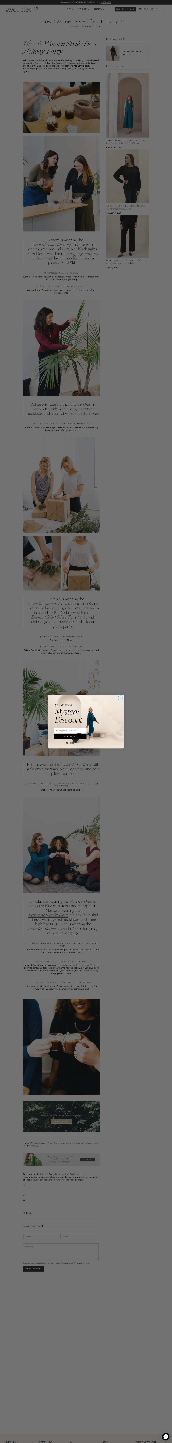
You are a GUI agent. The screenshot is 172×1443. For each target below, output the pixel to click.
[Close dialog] (120, 698)
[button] (165, 1436)
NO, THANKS (70, 743)
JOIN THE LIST (70, 736)
